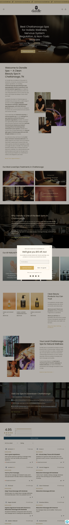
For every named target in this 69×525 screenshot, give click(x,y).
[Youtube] (36, 276)
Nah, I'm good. (42, 268)
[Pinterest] (38, 276)
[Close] (50, 247)
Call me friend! (27, 268)
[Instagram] (30, 276)
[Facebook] (33, 276)
